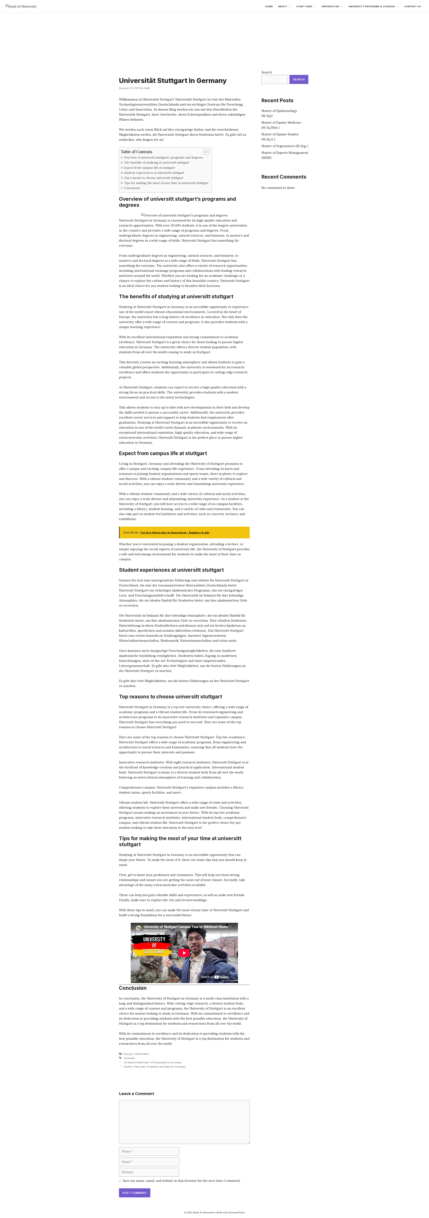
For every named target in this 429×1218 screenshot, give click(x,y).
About (282, 6)
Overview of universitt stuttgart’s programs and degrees (163, 157)
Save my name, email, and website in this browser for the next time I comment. (182, 1181)
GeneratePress (236, 1212)
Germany (129, 1058)
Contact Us (412, 6)
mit (203, 109)
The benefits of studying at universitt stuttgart (156, 163)
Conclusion (132, 188)
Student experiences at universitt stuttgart (154, 173)
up (163, 407)
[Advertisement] (214, 38)
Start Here (304, 6)
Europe (128, 1054)
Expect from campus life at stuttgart (149, 168)
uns (197, 109)
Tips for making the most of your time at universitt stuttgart (166, 183)
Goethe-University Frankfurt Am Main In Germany (155, 1067)
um (207, 600)
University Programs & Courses (372, 6)
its (194, 220)
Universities (330, 6)
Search (266, 72)
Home (269, 6)
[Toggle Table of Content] (204, 152)
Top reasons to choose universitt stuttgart (153, 178)
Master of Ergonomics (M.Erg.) (284, 146)
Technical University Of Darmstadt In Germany (153, 1062)
